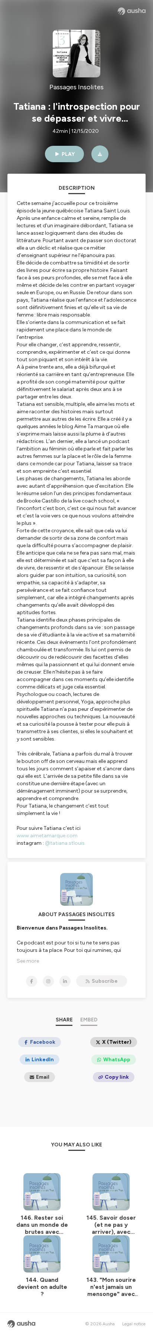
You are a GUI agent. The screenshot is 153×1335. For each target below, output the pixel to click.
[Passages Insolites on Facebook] (31, 981)
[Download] (99, 154)
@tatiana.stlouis (65, 843)
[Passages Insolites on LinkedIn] (65, 981)
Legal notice (134, 1323)
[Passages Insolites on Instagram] (48, 981)
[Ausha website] (132, 11)
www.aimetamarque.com (47, 835)
